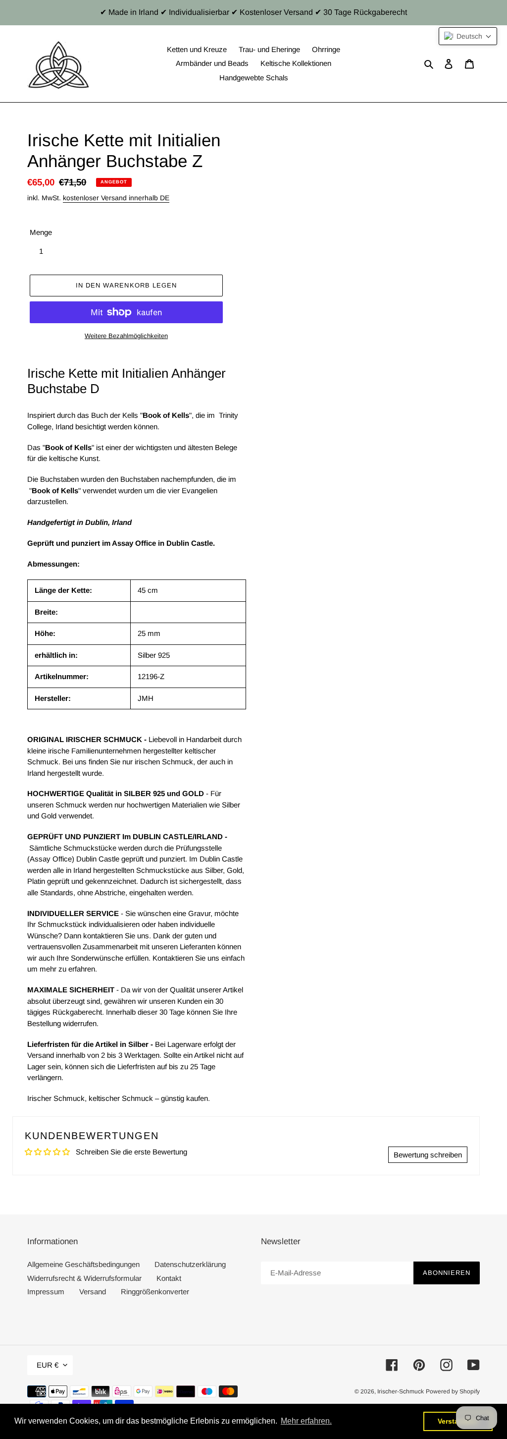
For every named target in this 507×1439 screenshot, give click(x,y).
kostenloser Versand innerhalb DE (116, 198)
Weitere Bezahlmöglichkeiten (126, 336)
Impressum (45, 1291)
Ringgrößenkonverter (155, 1291)
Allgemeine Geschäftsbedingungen (83, 1264)
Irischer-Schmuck (400, 1391)
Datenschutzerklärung (190, 1264)
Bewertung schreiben (428, 1155)
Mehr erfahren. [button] (306, 1421)
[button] (468, 36)
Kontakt (168, 1278)
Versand (92, 1291)
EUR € (47, 1365)
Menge (41, 232)
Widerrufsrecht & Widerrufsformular (84, 1278)
